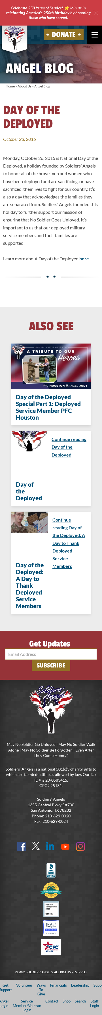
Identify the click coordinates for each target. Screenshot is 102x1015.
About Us (24, 86)
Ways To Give (41, 989)
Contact (51, 1001)
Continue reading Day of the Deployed (69, 446)
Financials (58, 985)
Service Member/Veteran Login (27, 1005)
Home (10, 86)
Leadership (80, 985)
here (84, 258)
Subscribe (51, 665)
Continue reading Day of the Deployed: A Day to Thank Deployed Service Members (68, 543)
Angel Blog (42, 86)
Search (80, 1001)
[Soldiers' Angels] (15, 38)
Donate (64, 34)
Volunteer (24, 985)
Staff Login (94, 1003)
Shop (67, 1001)
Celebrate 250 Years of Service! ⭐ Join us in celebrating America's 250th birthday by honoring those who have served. (48, 12)
